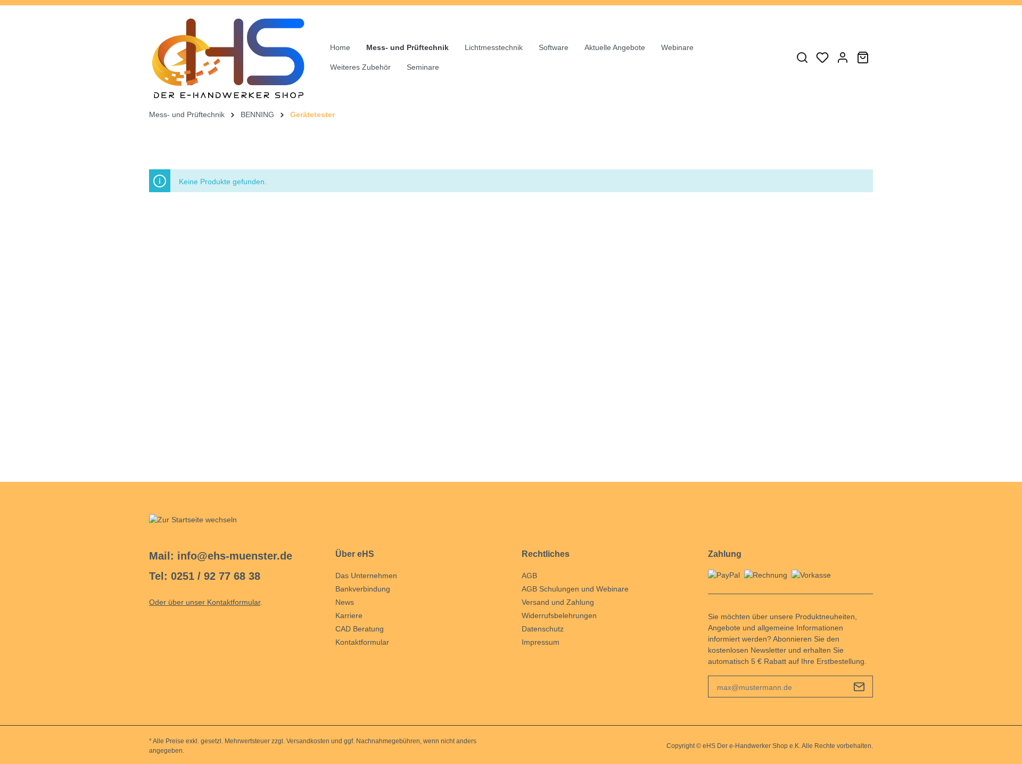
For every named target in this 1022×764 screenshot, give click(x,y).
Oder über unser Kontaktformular (204, 602)
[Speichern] (859, 686)
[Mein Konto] (843, 57)
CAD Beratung (359, 629)
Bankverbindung (362, 589)
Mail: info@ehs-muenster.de (220, 556)
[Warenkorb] (863, 57)
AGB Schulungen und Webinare (575, 589)
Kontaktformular (362, 642)
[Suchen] (802, 57)
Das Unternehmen (366, 575)
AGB (529, 575)
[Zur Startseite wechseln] (229, 57)
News (344, 602)
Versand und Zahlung (558, 602)
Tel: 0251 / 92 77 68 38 (204, 576)
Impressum (540, 642)
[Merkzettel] (822, 57)
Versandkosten (307, 741)
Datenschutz (543, 629)
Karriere (348, 615)
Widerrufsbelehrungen (559, 615)
